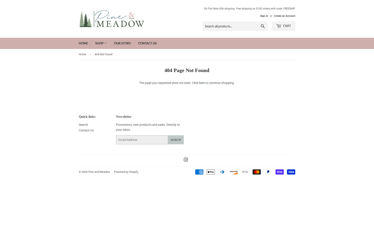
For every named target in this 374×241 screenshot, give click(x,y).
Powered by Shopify (126, 171)
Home (83, 43)
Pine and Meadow (99, 171)
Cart (286, 26)
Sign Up (176, 140)
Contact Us (147, 43)
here (202, 83)
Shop (99, 43)
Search (83, 124)
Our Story (122, 43)
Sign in (264, 15)
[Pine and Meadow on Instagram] (186, 160)
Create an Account (284, 15)
